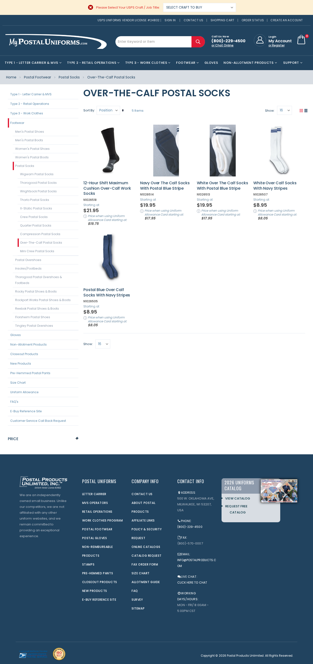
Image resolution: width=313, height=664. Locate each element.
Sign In (170, 20)
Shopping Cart (223, 20)
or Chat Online (223, 45)
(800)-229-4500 (189, 527)
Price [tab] (13, 438)
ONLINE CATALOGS (146, 547)
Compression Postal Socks (40, 234)
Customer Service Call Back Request (38, 421)
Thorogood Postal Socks (38, 183)
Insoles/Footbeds (28, 268)
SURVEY (137, 600)
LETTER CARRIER (94, 494)
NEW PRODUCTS (94, 591)
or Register (276, 45)
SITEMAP (138, 608)
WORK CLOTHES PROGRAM (102, 520)
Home (11, 77)
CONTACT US (142, 494)
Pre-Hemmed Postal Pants (30, 373)
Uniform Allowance (24, 392)
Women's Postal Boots (32, 157)
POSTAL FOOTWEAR (97, 529)
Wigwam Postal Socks (37, 174)
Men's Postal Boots (29, 140)
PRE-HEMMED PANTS (97, 573)
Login (272, 37)
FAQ (135, 591)
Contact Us (193, 20)
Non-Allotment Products (28, 344)
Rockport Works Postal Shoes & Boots (43, 300)
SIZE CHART (141, 573)
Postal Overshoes (28, 260)
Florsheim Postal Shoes (32, 317)
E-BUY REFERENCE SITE (99, 600)
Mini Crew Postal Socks (37, 251)
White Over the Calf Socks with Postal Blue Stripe (222, 185)
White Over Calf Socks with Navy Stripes (275, 185)
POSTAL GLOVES (94, 538)
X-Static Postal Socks (36, 208)
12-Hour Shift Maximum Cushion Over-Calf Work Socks (107, 188)
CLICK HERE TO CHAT (192, 582)
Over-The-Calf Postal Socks (41, 242)
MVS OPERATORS (95, 503)
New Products (20, 363)
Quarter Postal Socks (35, 225)
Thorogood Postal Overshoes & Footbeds (38, 280)
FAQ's (14, 402)
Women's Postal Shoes (32, 149)
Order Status (253, 20)
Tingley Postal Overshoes (34, 326)
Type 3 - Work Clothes (26, 113)
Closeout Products (24, 354)
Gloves (15, 335)
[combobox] (160, 41)
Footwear (17, 123)
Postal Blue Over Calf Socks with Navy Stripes (106, 292)
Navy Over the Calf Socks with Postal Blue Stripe (165, 185)
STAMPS (88, 564)
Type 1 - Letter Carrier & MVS (31, 94)
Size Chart (18, 383)
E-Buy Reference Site (26, 411)
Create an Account (286, 20)
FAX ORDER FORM (145, 564)
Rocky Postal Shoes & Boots (36, 291)
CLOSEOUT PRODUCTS (99, 582)
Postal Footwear (37, 77)
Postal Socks (69, 77)
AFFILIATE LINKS (143, 520)
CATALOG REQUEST (147, 556)
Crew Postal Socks (34, 217)
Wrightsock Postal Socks (38, 191)
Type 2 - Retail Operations (29, 104)
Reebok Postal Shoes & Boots (37, 308)
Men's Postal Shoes (29, 132)
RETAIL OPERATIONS (97, 512)
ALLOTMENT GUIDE (146, 582)
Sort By (88, 110)
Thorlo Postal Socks (34, 200)
